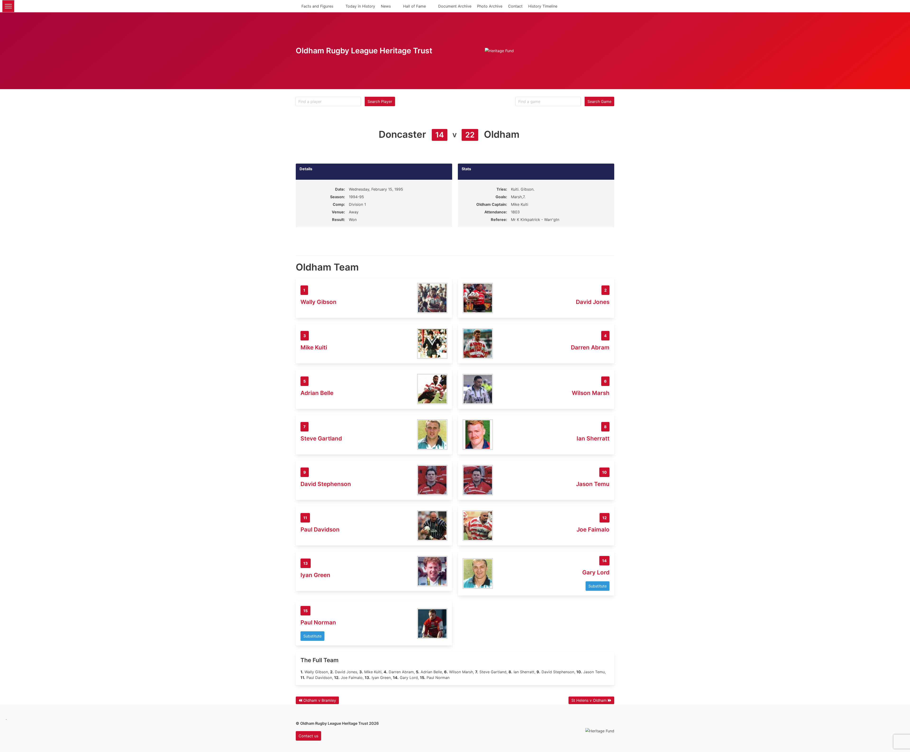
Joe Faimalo (593, 529)
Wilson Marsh (591, 393)
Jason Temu (593, 484)
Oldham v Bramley (319, 700)
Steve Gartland (321, 438)
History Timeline (542, 6)
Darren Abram (590, 347)
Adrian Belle (316, 393)
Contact (515, 6)
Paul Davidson (320, 529)
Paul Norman (318, 622)
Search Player (380, 101)
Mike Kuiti (313, 347)
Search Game (599, 101)
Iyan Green (315, 575)
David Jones (593, 301)
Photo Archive (489, 6)
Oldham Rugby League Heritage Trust (364, 50)
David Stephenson (325, 484)
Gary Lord (596, 572)
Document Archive (454, 6)
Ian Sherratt (593, 438)
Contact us (308, 736)
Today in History (360, 6)
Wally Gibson (318, 301)
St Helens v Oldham (589, 700)
